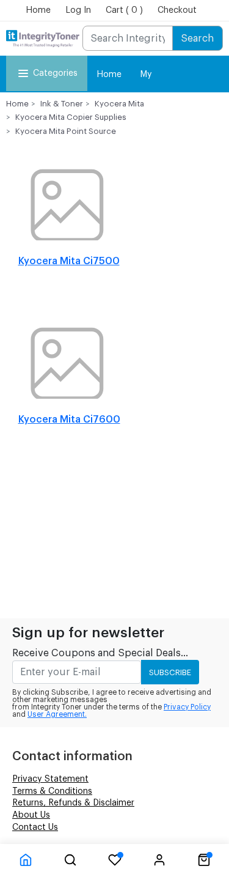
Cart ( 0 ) (124, 10)
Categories (55, 73)
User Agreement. (57, 714)
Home (38, 10)
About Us (31, 815)
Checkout (177, 10)
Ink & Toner (61, 104)
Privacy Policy (187, 707)
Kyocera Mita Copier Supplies (70, 117)
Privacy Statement (50, 779)
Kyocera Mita (119, 104)
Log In (78, 10)
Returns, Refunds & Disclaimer (73, 803)
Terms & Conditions (52, 791)
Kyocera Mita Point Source (65, 131)
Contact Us (35, 827)
